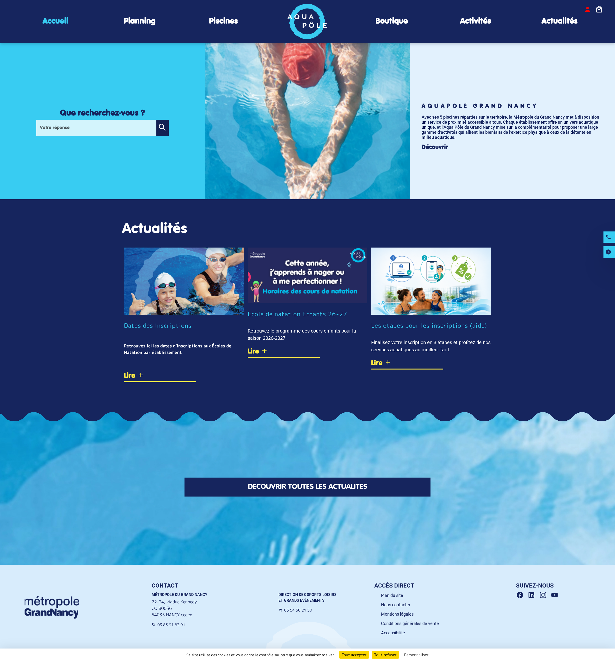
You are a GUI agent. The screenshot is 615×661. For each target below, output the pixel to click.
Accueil (55, 21)
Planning (139, 21)
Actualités (559, 21)
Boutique (391, 21)
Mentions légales (397, 614)
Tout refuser (385, 654)
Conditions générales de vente (410, 623)
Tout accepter (354, 654)
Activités (475, 21)
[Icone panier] (599, 9)
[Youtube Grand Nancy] (555, 595)
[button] (162, 128)
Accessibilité (393, 632)
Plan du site (392, 595)
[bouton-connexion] (587, 9)
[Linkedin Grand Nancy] (533, 595)
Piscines (223, 21)
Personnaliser (416, 654)
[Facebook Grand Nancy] (522, 595)
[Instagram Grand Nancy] (545, 595)
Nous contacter (395, 604)
